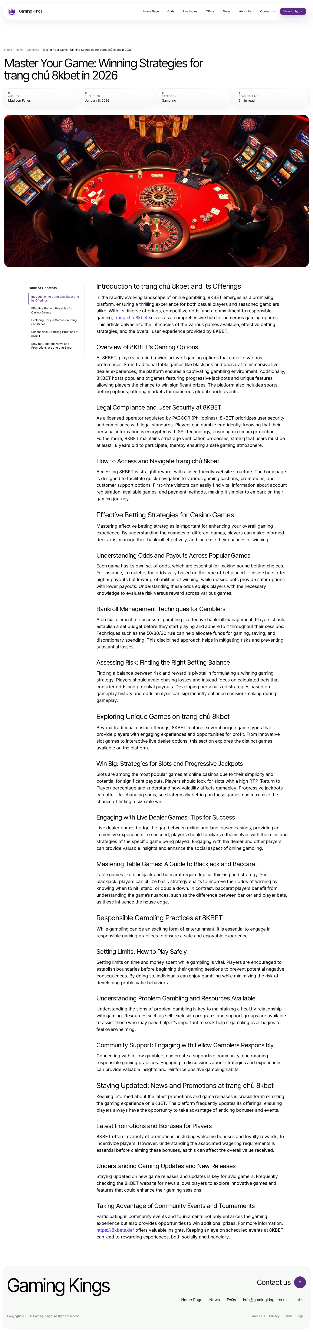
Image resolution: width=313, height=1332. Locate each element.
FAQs (231, 1299)
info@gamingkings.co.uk (265, 1299)
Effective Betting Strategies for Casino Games (52, 310)
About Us (258, 1316)
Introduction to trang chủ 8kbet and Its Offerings (55, 298)
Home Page (191, 1299)
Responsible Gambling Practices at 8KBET (54, 334)
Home (8, 49)
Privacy (274, 1316)
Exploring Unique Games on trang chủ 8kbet (54, 322)
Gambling (33, 49)
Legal (300, 1316)
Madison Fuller (19, 100)
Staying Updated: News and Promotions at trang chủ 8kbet (51, 345)
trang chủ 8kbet (130, 317)
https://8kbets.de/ (115, 1230)
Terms (288, 1316)
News (19, 49)
